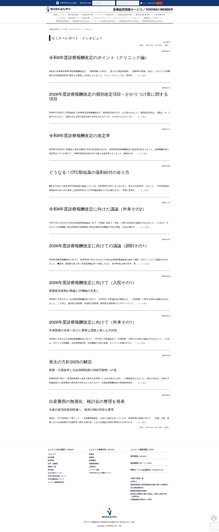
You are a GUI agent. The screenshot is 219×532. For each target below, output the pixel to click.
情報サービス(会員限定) (146, 469)
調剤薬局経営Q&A (143, 14)
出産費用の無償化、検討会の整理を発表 (87, 401)
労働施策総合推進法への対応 (141, 499)
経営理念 (51, 460)
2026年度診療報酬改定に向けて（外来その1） (92, 322)
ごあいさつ (52, 454)
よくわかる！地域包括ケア (68, 18)
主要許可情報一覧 (137, 478)
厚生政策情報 (73, 14)
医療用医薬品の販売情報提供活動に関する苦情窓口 (149, 484)
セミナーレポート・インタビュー (126, 18)
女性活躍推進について (56, 479)
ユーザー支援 (94, 469)
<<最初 (140, 45)
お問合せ (133, 481)
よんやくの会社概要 (61, 449)
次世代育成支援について (57, 476)
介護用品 (92, 466)
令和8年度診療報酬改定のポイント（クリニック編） (99, 57)
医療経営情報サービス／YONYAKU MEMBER (143, 9)
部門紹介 (51, 469)
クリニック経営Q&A (105, 14)
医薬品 (91, 454)
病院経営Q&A (88, 14)
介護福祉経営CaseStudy (128, 21)
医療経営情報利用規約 (138, 491)
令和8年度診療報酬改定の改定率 (79, 135)
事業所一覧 (52, 466)
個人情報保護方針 (137, 487)
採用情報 (138, 456)
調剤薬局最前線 (62, 21)
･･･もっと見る (140, 75)
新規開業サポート (140, 463)
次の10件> (159, 45)
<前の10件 (149, 45)
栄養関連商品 (94, 463)
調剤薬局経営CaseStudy (152, 21)
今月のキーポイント (101, 18)
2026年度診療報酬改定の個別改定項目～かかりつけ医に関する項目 (108, 96)
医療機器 (92, 460)
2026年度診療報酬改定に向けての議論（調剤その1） (99, 245)
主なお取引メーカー (55, 472)
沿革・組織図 (53, 463)
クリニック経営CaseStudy (104, 21)
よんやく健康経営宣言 (56, 482)
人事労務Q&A (159, 14)
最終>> (166, 45)
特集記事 (86, 18)
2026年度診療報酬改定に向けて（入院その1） (92, 282)
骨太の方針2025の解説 (70, 361)
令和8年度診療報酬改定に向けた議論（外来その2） (97, 209)
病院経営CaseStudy (80, 21)
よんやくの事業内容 (101, 449)
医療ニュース (59, 14)
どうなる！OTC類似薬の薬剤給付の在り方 (89, 172)
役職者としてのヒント (153, 18)
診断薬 (91, 457)
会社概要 (51, 457)
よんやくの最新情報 (142, 449)
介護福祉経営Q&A (124, 14)
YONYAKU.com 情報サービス (100, 472)
